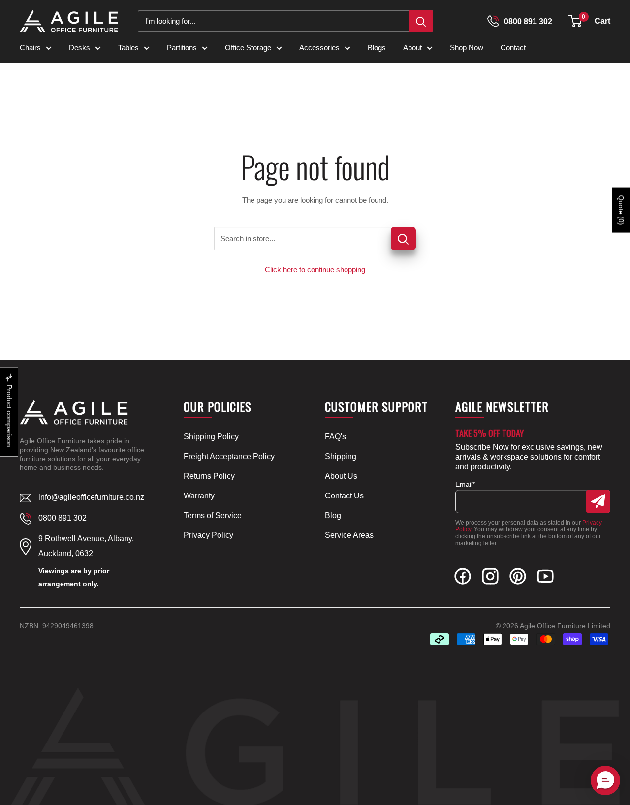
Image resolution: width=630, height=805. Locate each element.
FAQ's (335, 437)
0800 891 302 (528, 21)
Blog (333, 515)
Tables (128, 47)
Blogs (377, 47)
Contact (513, 47)
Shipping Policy (211, 437)
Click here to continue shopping (315, 269)
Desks (79, 47)
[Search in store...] (403, 238)
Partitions (182, 47)
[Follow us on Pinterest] (518, 578)
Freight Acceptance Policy (229, 456)
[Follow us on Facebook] (462, 578)
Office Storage (248, 47)
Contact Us (344, 496)
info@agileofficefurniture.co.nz (91, 497)
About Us (341, 476)
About (412, 47)
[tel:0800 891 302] (493, 21)
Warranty (199, 496)
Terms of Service (213, 515)
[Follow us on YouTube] (545, 578)
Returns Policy (209, 476)
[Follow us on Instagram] (490, 578)
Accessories (319, 47)
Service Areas (349, 535)
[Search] (421, 21)
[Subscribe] (598, 501)
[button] (575, 21)
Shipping (340, 456)
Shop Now (466, 47)
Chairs (30, 47)
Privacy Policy (208, 535)
